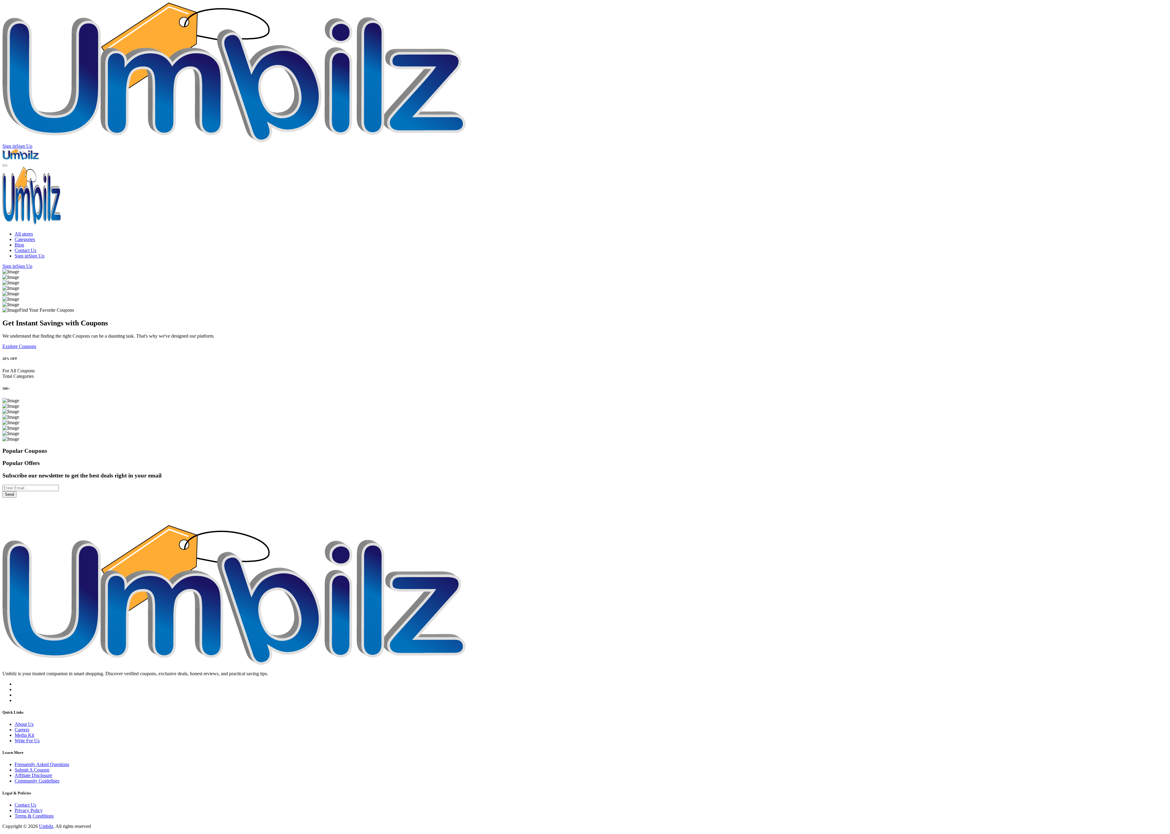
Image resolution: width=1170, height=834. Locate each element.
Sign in (9, 146)
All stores (24, 233)
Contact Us (25, 250)
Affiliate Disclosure (33, 775)
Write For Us (27, 740)
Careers (22, 729)
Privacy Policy (29, 810)
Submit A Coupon (32, 769)
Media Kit (24, 735)
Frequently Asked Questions (42, 764)
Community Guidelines (37, 780)
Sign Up (24, 146)
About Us (24, 724)
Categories (25, 239)
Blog (19, 244)
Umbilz (46, 826)
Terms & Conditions (34, 815)
